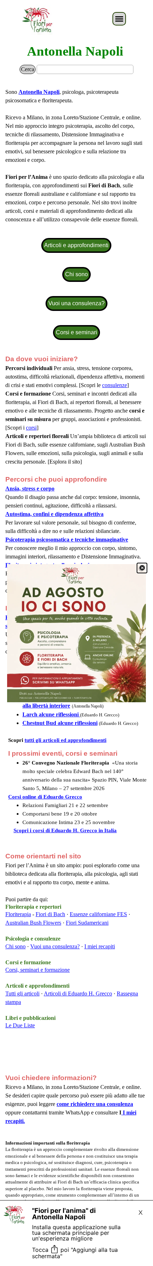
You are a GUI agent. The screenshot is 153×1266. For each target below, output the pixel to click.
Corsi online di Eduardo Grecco (45, 797)
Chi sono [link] (76, 274)
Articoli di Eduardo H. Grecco (78, 993)
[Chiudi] (142, 568)
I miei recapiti (99, 946)
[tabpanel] (76, 156)
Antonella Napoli (75, 51)
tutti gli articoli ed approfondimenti (65, 740)
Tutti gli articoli (22, 993)
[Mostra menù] (119, 18)
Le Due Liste (20, 1025)
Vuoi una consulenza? (55, 946)
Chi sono (15, 946)
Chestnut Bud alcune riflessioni (59, 723)
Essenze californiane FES (98, 914)
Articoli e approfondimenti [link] (76, 245)
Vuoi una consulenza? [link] (76, 303)
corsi (31, 428)
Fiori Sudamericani (87, 923)
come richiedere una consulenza (95, 1104)
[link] (76, 633)
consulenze (114, 385)
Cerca (27, 69)
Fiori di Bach (50, 914)
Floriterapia (18, 914)
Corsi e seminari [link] (76, 332)
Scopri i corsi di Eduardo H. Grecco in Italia (65, 830)
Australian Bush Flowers (33, 923)
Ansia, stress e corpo (29, 489)
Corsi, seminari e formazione (37, 970)
